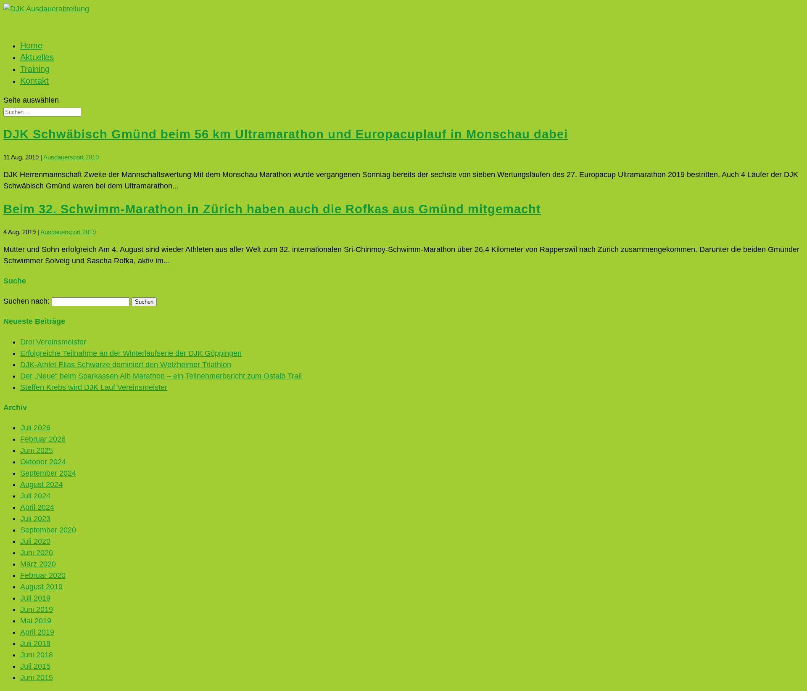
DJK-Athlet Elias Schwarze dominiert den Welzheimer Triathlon (125, 364)
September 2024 (48, 473)
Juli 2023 (35, 518)
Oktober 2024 (43, 462)
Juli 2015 (35, 666)
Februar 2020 (43, 575)
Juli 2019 (35, 598)
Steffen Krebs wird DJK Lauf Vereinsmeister (93, 387)
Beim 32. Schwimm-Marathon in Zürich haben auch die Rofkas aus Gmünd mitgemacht (272, 209)
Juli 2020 (35, 541)
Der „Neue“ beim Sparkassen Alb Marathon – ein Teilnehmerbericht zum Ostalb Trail (161, 376)
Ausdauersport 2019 (71, 157)
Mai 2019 (35, 621)
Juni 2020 (36, 552)
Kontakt (34, 80)
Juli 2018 (35, 643)
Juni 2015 (36, 677)
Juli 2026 (35, 428)
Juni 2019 (36, 609)
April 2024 (37, 507)
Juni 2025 (36, 450)
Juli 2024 (35, 496)
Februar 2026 (43, 439)
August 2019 (41, 586)
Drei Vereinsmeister (53, 342)
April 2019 (37, 632)
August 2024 (41, 484)
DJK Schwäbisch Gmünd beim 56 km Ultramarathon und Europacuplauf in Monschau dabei (285, 134)
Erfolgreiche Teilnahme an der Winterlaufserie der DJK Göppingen (131, 353)
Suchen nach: (26, 301)
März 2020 (38, 564)
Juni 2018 (36, 655)
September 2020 (48, 530)
